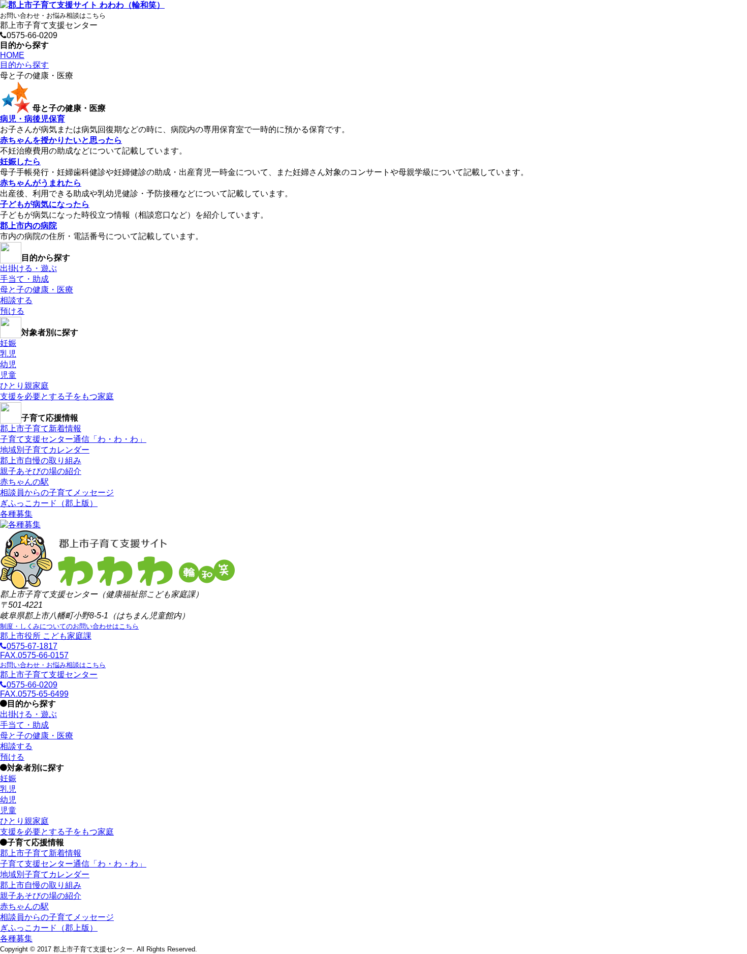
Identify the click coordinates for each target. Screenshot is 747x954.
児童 (8, 375)
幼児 (8, 364)
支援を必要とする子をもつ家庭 (57, 396)
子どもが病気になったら (44, 204)
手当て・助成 (24, 279)
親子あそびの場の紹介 (40, 471)
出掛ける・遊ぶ (28, 268)
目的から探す (24, 65)
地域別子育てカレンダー (44, 449)
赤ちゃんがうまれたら (40, 182)
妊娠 (8, 343)
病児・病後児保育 (32, 118)
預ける (12, 311)
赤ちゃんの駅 (24, 482)
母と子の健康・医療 (36, 289)
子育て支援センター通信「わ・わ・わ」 (73, 439)
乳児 (8, 353)
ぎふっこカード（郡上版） (49, 503)
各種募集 (16, 514)
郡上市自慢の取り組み (40, 460)
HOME (12, 55)
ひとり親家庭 (24, 385)
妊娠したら (20, 161)
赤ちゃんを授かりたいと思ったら (61, 140)
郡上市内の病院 (28, 225)
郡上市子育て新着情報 (40, 428)
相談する (16, 300)
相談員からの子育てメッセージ (57, 492)
